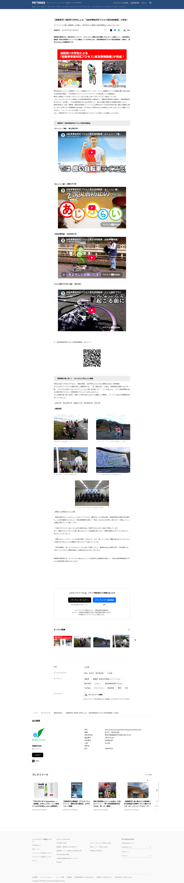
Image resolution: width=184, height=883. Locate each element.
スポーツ (123, 7)
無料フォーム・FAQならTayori (99, 847)
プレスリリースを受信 (120, 3)
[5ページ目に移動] (151, 780)
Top (33, 7)
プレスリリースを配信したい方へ (42, 857)
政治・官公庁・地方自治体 (94, 673)
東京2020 (87, 683)
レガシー (98, 683)
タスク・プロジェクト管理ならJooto (100, 843)
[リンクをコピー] (128, 30)
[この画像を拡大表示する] (63, 641)
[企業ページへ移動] (38, 735)
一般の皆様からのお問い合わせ (123, 877)
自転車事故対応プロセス (114, 683)
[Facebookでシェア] (115, 30)
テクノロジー (41, 7)
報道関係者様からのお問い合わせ (84, 877)
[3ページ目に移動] (149, 780)
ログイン (144, 3)
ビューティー (75, 7)
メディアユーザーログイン (79, 600)
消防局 (86, 679)
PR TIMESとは (36, 845)
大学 (126, 688)
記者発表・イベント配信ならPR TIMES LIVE (69, 851)
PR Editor (59, 862)
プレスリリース (45, 713)
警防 (119, 688)
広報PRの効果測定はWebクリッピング (68, 858)
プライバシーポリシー (46, 877)
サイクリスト (99, 688)
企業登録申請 (134, 3)
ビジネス (108, 7)
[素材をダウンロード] (124, 30)
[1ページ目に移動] (147, 780)
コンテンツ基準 (59, 877)
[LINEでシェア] (118, 30)
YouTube (87, 688)
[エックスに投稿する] (111, 30)
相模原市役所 (58, 713)
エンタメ (66, 7)
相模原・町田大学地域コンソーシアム (106, 679)
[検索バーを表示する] (150, 2)
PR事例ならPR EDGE (96, 851)
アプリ (58, 7)
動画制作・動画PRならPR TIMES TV (67, 847)
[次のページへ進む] (135, 640)
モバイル (51, 7)
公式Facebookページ (128, 843)
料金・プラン (36, 849)
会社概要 (34, 877)
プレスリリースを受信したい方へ (42, 853)
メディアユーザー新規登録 (104, 600)
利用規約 (69, 877)
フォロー (37, 755)
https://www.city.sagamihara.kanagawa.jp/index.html (123, 729)
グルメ (116, 7)
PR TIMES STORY (61, 843)
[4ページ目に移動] (150, 780)
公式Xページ (125, 852)
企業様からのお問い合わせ (104, 877)
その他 (86, 667)
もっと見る (148, 774)
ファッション (86, 7)
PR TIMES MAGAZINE (63, 854)
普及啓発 (111, 688)
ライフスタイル (98, 7)
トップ (35, 713)
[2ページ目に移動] (148, 780)
